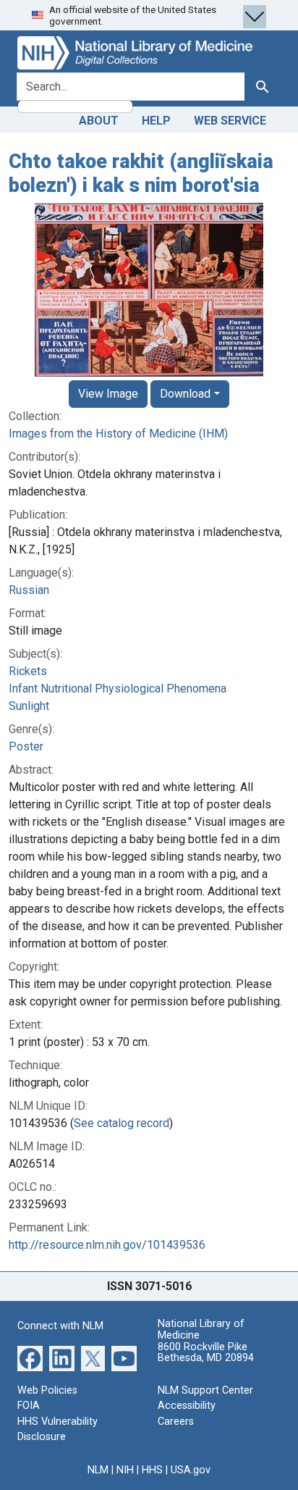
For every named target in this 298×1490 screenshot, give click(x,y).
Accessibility (187, 1405)
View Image (108, 394)
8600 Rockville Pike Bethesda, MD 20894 (206, 1353)
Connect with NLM (60, 1326)
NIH (125, 1470)
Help (156, 120)
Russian (29, 590)
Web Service (230, 120)
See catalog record (121, 1123)
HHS (152, 1470)
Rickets (28, 671)
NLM (98, 1470)
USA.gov (190, 1470)
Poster (26, 746)
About (99, 120)
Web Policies (47, 1390)
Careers (176, 1421)
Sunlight (29, 706)
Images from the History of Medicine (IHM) (118, 433)
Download (185, 394)
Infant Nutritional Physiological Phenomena (117, 688)
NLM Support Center (205, 1390)
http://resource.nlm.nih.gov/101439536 (107, 1245)
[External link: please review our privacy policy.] (30, 1357)
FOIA (28, 1405)
